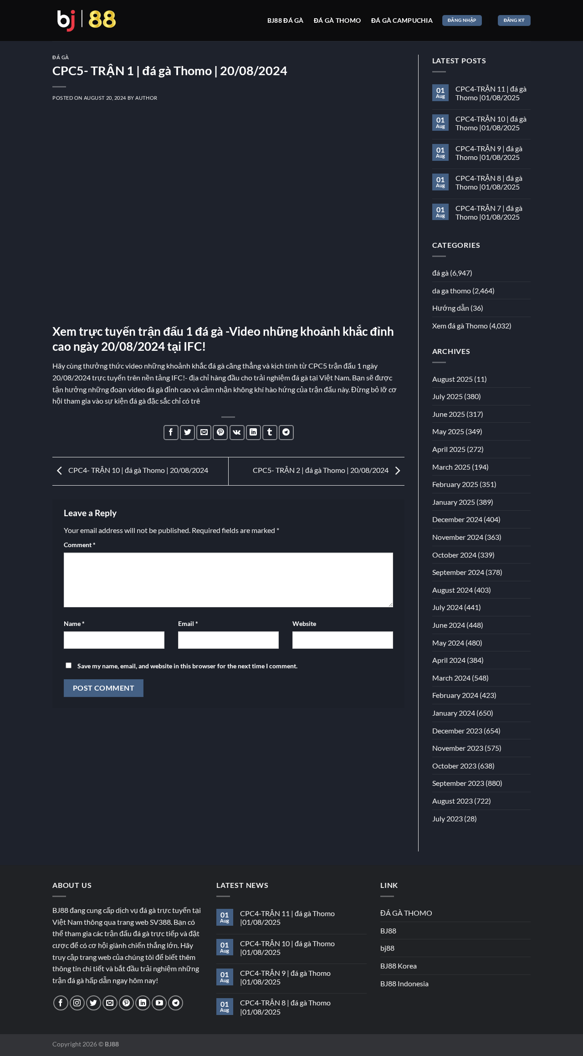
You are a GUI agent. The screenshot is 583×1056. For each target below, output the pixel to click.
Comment (80, 545)
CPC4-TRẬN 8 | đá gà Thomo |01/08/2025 (488, 182)
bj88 (387, 947)
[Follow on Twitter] (93, 1002)
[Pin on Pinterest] (220, 432)
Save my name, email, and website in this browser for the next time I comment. (187, 666)
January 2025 (453, 501)
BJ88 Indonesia (404, 983)
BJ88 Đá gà (285, 20)
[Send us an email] (110, 1002)
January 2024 (453, 712)
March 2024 (451, 677)
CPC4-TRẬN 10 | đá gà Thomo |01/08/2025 (491, 123)
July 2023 (447, 818)
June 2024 (448, 624)
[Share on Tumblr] (269, 432)
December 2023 (457, 730)
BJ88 (388, 930)
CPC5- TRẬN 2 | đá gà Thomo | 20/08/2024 (321, 470)
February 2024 (455, 695)
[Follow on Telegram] (175, 1002)
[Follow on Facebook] (60, 1002)
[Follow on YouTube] (159, 1002)
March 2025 (451, 466)
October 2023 (454, 765)
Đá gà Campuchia (402, 20)
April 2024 (448, 660)
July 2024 (447, 607)
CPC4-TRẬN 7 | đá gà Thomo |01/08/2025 (488, 212)
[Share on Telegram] (286, 432)
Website (304, 623)
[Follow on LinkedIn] (142, 1002)
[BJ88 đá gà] (86, 20)
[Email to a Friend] (203, 432)
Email (188, 623)
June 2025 (448, 414)
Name (74, 623)
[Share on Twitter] (187, 432)
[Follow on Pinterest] (126, 1002)
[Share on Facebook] (171, 432)
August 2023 (452, 800)
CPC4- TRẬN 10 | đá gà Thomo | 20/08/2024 (137, 470)
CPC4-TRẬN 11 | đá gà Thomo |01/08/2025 (491, 93)
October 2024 (454, 554)
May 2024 (448, 642)
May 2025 (448, 431)
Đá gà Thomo (337, 20)
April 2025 (448, 449)
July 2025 (447, 396)
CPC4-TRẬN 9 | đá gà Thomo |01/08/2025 (488, 152)
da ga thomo (451, 290)
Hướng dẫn (450, 307)
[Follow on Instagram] (77, 1002)
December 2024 (457, 519)
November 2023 (457, 747)
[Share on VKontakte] (237, 432)
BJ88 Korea (398, 965)
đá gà (60, 57)
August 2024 (452, 589)
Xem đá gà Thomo (460, 325)
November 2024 (457, 537)
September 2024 (458, 572)
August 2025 (452, 378)
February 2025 (455, 484)
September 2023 (458, 783)
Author (146, 98)
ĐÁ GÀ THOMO (406, 912)
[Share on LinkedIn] (253, 432)
